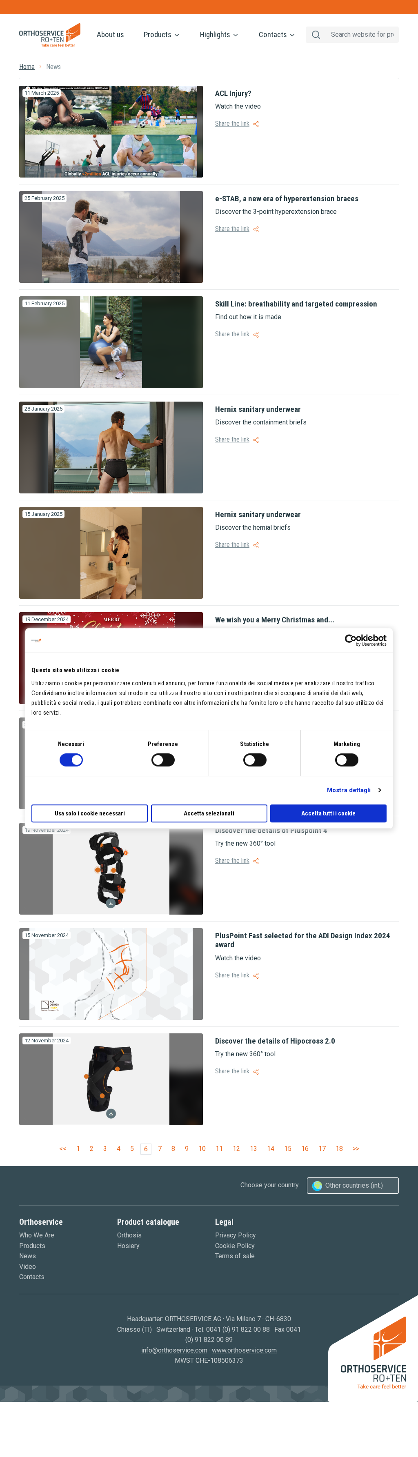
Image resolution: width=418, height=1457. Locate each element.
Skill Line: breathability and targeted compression (296, 304)
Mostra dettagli (349, 790)
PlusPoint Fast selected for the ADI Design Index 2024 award (302, 940)
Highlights (216, 34)
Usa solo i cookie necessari (90, 813)
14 (270, 1149)
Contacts (274, 34)
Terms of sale (235, 1256)
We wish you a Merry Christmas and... (274, 619)
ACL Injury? (233, 93)
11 (219, 1149)
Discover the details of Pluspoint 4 (271, 830)
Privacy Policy (235, 1235)
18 (339, 1149)
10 (202, 1149)
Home (27, 67)
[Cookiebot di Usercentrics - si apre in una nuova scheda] (351, 640)
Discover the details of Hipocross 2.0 (275, 1041)
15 (287, 1149)
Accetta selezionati (209, 813)
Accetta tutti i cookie (328, 813)
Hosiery (128, 1246)
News (27, 1256)
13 (253, 1149)
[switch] (163, 759)
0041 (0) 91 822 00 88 (238, 1329)
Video (27, 1266)
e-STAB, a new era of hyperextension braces (286, 198)
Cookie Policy (235, 1246)
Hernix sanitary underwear (258, 409)
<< (63, 1149)
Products (158, 34)
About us (110, 34)
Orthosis (129, 1235)
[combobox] (353, 1185)
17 (322, 1149)
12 (236, 1149)
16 (305, 1149)
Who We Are (36, 1235)
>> (356, 1149)
